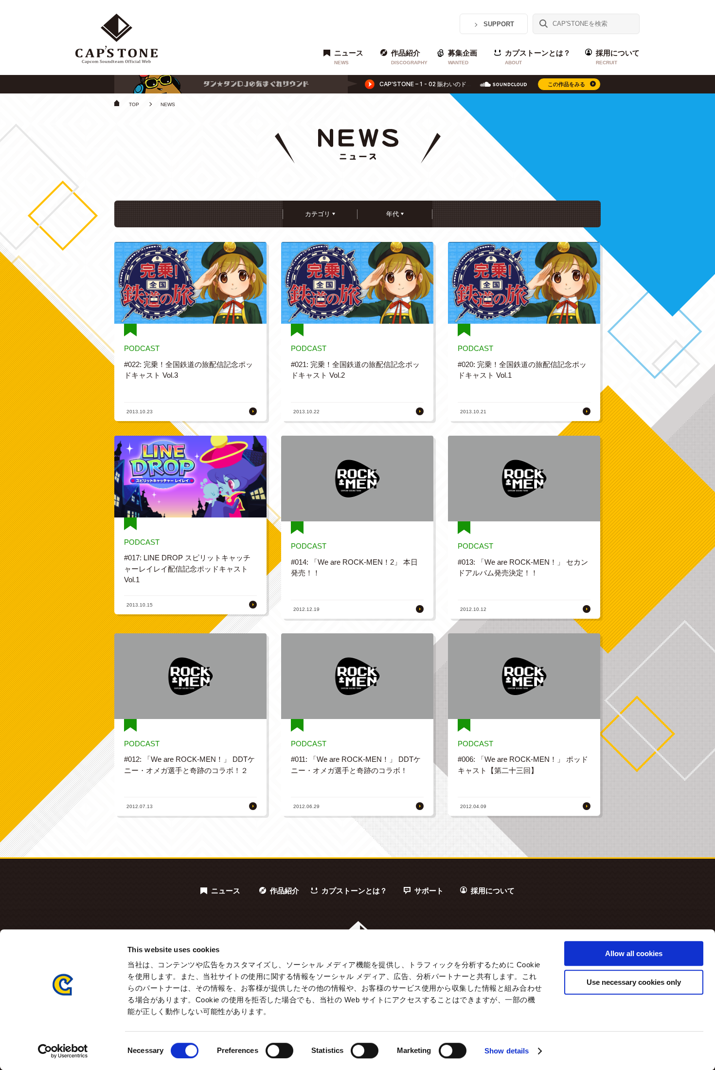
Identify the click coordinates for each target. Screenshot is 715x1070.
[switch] (279, 1050)
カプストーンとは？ (538, 57)
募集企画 (462, 57)
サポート (429, 890)
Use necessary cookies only (634, 982)
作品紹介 (409, 57)
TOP (134, 104)
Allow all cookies (633, 953)
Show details (506, 1051)
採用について (618, 57)
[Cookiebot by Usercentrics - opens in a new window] (63, 1051)
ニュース (348, 57)
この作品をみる (566, 84)
